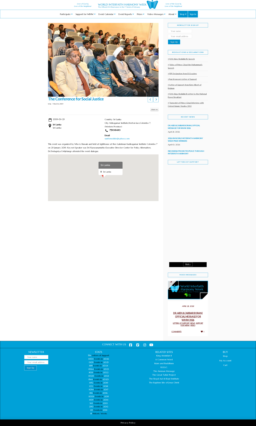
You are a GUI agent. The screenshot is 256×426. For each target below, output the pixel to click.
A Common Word (164, 359)
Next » (188, 264)
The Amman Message (164, 371)
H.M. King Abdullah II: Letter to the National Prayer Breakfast (187, 95)
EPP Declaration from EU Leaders (183, 73)
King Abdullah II (164, 355)
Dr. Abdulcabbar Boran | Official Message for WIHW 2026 (188, 316)
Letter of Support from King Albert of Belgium (184, 86)
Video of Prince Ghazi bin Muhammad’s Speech (185, 66)
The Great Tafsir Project (164, 374)
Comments (176, 332)
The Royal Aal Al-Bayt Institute (164, 378)
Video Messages (188, 275)
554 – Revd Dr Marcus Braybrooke (185, 209)
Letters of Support (188, 162)
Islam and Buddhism (164, 363)
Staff (174, 190)
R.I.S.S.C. (164, 367)
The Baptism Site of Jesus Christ (164, 382)
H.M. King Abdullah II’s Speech (182, 59)
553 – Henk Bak (181, 237)
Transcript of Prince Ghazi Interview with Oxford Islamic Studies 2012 (186, 104)
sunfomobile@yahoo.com (117, 138)
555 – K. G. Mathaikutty (186, 177)
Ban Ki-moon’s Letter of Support (183, 79)
